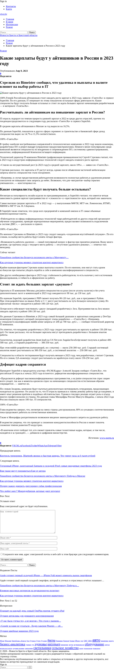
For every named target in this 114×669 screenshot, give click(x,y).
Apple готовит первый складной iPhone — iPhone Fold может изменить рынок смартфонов (46, 575)
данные (28, 645)
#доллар (44, 641)
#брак (2, 641)
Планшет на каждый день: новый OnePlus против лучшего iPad (32, 611)
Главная (10, 19)
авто (96, 639)
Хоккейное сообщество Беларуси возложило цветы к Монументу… (34, 257)
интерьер (54, 644)
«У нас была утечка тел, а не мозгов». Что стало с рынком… (30, 621)
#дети (38, 641)
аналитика (104, 641)
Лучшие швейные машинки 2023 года (19, 631)
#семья (72, 641)
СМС (85, 641)
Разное (9, 27)
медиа (71, 645)
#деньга (33, 641)
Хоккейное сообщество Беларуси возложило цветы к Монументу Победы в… (39, 585)
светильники (42, 648)
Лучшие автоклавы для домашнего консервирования (27, 616)
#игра (51, 640)
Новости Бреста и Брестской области (18, 35)
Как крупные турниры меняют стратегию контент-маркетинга (31, 262)
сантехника (29, 648)
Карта (9, 9)
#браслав (8, 641)
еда (33, 645)
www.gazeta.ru (107, 438)
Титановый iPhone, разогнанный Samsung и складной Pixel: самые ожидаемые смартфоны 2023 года (51, 466)
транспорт (96, 648)
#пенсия (66, 641)
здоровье (41, 644)
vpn (81, 641)
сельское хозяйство (65, 648)
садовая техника (18, 648)
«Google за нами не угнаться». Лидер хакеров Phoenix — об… (31, 626)
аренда (111, 641)
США (90, 641)
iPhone (77, 641)
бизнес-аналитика (12, 644)
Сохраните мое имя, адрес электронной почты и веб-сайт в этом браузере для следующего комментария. (56, 554)
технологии (88, 648)
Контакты (11, 6)
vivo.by (3, 14)
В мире (9, 22)
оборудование (94, 644)
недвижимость (79, 645)
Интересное (12, 24)
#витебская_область (19, 641)
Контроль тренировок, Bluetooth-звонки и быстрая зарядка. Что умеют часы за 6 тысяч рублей (47, 455)
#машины (59, 641)
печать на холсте (6, 648)
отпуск (107, 645)
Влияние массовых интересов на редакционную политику (29, 590)
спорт (81, 648)
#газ (28, 641)
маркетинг (64, 645)
